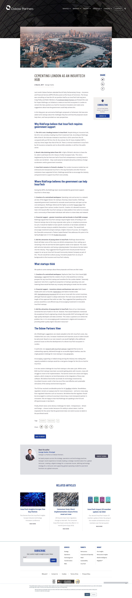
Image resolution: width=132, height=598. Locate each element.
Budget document (60, 235)
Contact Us (102, 116)
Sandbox (68, 388)
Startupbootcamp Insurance (47, 294)
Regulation (51, 420)
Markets (76, 9)
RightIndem (57, 292)
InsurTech (42, 420)
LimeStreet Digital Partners (65, 100)
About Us (96, 9)
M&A (65, 563)
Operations (67, 554)
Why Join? (44, 574)
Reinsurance (84, 551)
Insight (86, 9)
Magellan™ (100, 560)
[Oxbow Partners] (19, 7)
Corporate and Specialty (87, 554)
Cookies (64, 574)
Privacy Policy (86, 574)
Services (66, 9)
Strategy (66, 551)
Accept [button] (87, 594)
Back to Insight (40, 436)
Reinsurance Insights (102, 554)
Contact (118, 9)
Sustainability (84, 560)
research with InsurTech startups (56, 349)
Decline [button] (93, 594)
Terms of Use (74, 574)
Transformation (68, 560)
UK (58, 420)
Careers (107, 9)
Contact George (101, 456)
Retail (82, 557)
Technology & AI (68, 557)
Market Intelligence (102, 557)
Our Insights (100, 551)
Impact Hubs (78, 205)
